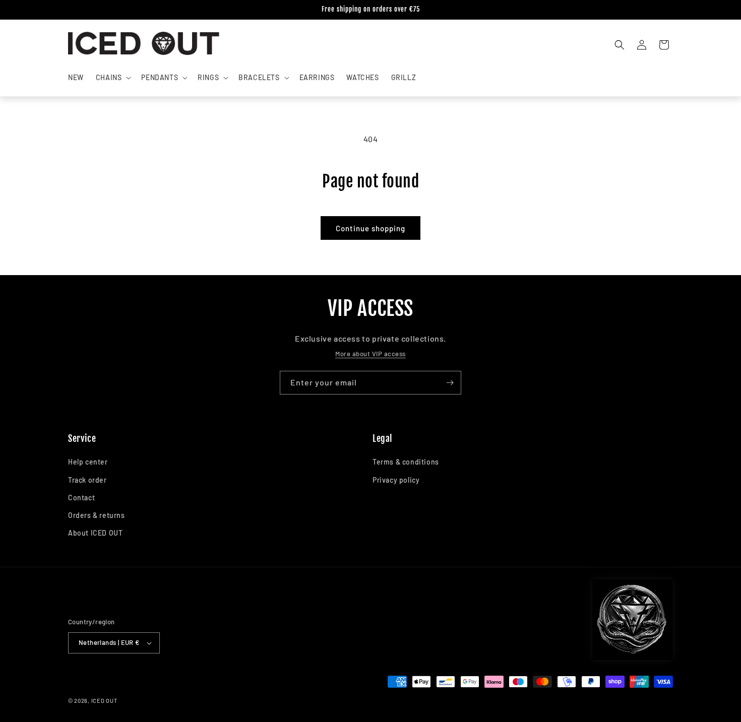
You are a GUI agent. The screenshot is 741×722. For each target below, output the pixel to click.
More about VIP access (370, 354)
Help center (88, 461)
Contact (81, 497)
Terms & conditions (406, 461)
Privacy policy (396, 480)
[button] (113, 77)
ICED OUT (104, 700)
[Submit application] (450, 383)
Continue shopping (370, 228)
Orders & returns (96, 515)
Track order (87, 480)
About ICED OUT (95, 533)
